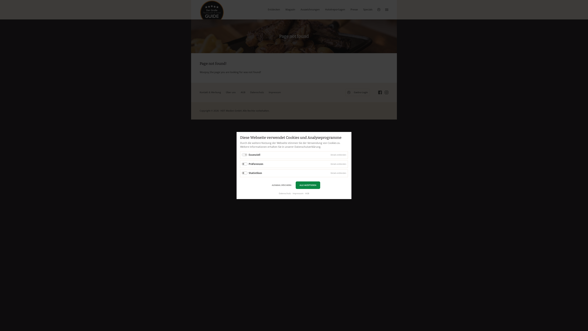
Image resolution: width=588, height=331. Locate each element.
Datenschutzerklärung (307, 147)
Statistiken (255, 173)
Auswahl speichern (281, 185)
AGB (307, 193)
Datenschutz (285, 193)
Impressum (298, 193)
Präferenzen (256, 164)
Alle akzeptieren (308, 185)
